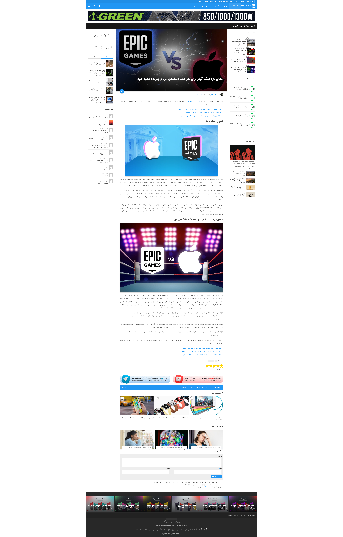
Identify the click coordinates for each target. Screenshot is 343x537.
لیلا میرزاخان (213, 95)
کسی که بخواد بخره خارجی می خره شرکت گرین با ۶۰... (99, 161)
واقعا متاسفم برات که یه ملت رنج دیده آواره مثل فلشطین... (98, 169)
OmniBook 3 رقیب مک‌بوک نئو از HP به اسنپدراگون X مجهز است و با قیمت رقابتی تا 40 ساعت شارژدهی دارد (97, 100)
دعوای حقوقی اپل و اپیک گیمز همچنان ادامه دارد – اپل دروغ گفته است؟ (199, 109)
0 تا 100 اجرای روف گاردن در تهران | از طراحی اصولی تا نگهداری (237, 181)
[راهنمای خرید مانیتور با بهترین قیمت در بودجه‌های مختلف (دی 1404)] (157, 504)
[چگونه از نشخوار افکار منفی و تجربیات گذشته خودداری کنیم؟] (137, 439)
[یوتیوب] (198, 379)
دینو (200, 1)
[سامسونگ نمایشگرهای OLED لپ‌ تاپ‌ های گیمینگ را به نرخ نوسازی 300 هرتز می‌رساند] (251, 69)
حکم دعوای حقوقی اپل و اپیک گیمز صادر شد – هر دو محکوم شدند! (201, 112)
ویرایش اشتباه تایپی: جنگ (101, 175)
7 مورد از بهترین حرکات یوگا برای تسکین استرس (238, 188)
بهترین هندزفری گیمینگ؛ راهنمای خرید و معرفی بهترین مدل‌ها (97, 64)
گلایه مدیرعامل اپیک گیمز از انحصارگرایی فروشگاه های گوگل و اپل (201, 351)
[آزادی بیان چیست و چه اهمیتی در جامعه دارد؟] (250, 194)
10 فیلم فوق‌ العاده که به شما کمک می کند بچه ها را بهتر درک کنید (172, 448)
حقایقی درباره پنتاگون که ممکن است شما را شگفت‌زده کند (238, 173)
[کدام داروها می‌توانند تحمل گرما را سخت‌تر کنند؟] (206, 439)
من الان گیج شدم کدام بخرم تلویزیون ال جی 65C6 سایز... (98, 139)
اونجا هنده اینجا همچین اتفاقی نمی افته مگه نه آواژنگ (99, 124)
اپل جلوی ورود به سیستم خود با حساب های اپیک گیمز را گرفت (202, 348)
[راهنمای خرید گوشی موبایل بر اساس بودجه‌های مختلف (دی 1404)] (186, 504)
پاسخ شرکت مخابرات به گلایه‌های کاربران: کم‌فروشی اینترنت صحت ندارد (97, 82)
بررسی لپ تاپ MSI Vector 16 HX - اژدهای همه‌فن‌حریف (239, 125)
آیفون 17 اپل (213, 1)
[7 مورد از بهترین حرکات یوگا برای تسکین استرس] (250, 187)
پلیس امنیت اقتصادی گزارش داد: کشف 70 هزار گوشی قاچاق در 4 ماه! (195, 388)
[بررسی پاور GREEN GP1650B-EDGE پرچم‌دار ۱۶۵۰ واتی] (251, 60)
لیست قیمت (203, 6)
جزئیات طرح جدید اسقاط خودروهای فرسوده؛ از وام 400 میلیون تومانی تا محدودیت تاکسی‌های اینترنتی (239, 42)
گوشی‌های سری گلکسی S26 (226, 1)
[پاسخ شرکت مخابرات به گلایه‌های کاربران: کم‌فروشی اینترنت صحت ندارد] (109, 82)
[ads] (171, 16)
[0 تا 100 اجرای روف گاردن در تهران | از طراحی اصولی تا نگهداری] (250, 180)
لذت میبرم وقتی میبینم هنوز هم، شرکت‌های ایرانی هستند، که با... (100, 146)
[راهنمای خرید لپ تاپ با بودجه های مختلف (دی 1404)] (129, 504)
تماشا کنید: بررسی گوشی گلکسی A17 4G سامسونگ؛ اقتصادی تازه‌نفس (239, 116)
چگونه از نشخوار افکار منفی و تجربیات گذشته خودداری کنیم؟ (137, 448)
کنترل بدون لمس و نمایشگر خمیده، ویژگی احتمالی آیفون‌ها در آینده (138, 419)
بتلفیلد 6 (206, 1)
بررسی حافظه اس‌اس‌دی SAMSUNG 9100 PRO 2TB (239, 98)
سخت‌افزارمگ (251, 515)
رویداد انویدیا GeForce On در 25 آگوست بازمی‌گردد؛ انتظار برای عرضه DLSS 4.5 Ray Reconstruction (97, 73)
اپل (215, 361)
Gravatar (207, 487)
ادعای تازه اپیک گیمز (193, 101)
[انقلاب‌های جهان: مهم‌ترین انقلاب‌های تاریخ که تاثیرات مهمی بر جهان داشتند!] (242, 152)
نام (220, 469)
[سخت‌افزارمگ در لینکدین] (163, 533)
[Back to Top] (171, 519)
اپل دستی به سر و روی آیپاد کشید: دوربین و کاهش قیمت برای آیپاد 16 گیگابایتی (207, 419)
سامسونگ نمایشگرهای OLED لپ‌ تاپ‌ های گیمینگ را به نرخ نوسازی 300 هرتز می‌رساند (238, 69)
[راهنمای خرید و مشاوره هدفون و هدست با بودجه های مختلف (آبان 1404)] (243, 504)
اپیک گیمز (211, 361)
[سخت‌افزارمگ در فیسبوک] (169, 533)
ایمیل (168, 469)
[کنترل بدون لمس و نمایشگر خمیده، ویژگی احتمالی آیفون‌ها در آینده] (137, 405)
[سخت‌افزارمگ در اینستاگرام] (171, 533)
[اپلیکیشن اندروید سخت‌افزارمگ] (177, 533)
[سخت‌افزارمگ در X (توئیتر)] (166, 533)
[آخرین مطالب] (107, 57)
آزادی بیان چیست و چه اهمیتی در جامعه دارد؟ (239, 195)
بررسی (225, 6)
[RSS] (179, 533)
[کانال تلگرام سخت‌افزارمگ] (174, 533)
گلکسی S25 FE (240, 1)
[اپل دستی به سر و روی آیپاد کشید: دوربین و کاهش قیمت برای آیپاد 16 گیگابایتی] (206, 405)
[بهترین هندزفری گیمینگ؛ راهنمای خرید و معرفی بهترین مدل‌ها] (109, 63)
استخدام (230, 515)
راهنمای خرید (215, 6)
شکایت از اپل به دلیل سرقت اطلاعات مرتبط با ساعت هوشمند (173, 418)
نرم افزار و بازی (236, 26)
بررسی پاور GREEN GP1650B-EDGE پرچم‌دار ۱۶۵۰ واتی (238, 60)
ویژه (194, 6)
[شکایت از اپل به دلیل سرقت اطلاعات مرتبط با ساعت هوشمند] (171, 405)
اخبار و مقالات (235, 6)
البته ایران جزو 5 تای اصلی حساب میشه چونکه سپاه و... (99, 183)
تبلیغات (236, 515)
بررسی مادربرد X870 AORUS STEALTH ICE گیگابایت (240, 107)
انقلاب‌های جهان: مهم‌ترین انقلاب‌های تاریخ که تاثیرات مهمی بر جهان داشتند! (243, 162)
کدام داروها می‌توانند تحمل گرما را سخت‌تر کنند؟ (208, 447)
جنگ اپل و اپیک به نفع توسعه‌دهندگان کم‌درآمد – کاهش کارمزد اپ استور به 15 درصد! (195, 116)
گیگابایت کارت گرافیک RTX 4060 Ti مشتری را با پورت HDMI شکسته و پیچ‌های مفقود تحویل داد (238, 51)
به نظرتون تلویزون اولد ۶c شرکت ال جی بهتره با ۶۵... (99, 154)
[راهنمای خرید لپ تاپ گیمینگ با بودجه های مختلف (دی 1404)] (100, 504)
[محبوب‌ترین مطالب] (94, 57)
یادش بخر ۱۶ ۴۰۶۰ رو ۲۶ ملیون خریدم (98, 117)
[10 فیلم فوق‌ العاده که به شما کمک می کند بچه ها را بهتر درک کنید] (171, 439)
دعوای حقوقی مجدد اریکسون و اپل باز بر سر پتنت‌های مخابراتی (202, 354)
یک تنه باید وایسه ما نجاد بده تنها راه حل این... (99, 131)
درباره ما (243, 515)
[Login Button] (89, 6)
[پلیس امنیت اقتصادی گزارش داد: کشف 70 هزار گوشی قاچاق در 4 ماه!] (109, 90)
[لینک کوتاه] (197, 95)
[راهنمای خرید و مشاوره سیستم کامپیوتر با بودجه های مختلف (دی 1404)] (214, 504)
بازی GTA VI (250, 1)
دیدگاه (219, 456)
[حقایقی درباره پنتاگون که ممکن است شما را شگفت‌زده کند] (250, 173)
